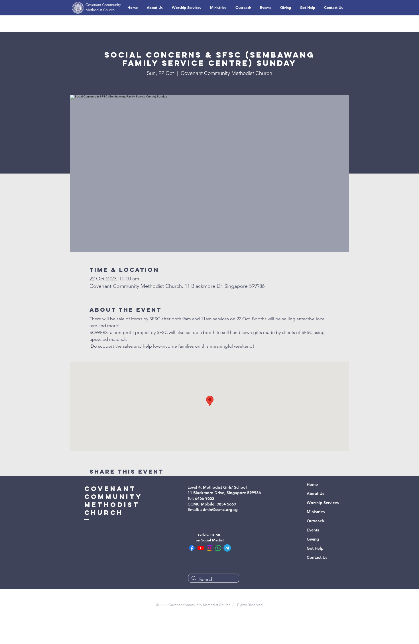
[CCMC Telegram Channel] (227, 548)
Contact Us (317, 557)
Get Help (315, 548)
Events (313, 530)
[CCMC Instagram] (209, 548)
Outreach (315, 520)
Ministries (316, 511)
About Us (315, 493)
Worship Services (323, 502)
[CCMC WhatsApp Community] (218, 548)
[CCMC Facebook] (192, 548)
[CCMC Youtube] (200, 548)
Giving (313, 539)
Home (312, 484)
